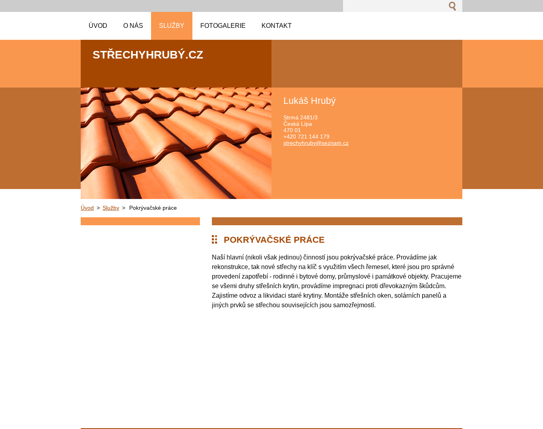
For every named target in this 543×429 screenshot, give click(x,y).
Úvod (87, 208)
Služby (111, 208)
